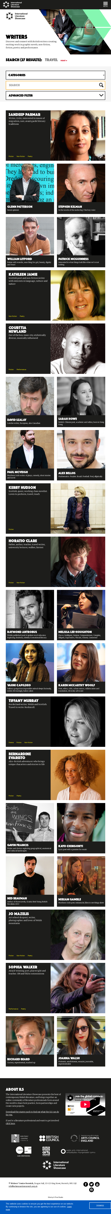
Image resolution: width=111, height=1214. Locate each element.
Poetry (30, 156)
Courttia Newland (17, 329)
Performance (21, 370)
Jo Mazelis (19, 913)
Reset (63, 60)
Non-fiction (21, 156)
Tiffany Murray (23, 700)
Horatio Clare (23, 540)
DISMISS (100, 1206)
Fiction (11, 156)
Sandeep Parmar (24, 114)
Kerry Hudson (22, 487)
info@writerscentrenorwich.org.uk (23, 1186)
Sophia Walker (23, 966)
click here (10, 1123)
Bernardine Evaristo (20, 755)
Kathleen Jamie (23, 274)
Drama (11, 742)
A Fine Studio (58, 1197)
